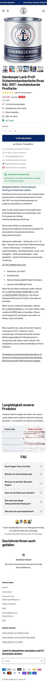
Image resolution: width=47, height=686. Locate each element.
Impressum (7, 592)
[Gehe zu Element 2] (12, 69)
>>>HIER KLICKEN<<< (14, 309)
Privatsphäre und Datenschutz (9, 614)
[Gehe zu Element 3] (19, 69)
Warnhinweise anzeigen (30, 360)
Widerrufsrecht (9, 604)
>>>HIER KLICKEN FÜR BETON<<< (19, 292)
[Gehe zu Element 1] (5, 69)
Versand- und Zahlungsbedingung (10, 598)
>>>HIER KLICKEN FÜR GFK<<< (15, 295)
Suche (5, 587)
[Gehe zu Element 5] (33, 69)
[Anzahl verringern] (5, 131)
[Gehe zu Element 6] (40, 69)
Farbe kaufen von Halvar (12, 642)
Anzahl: (5, 126)
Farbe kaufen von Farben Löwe (15, 633)
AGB (4, 608)
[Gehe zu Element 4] (26, 69)
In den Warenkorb (23, 138)
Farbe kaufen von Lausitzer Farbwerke (18, 637)
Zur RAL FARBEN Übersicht (14, 265)
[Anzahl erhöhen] (15, 131)
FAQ (3, 620)
